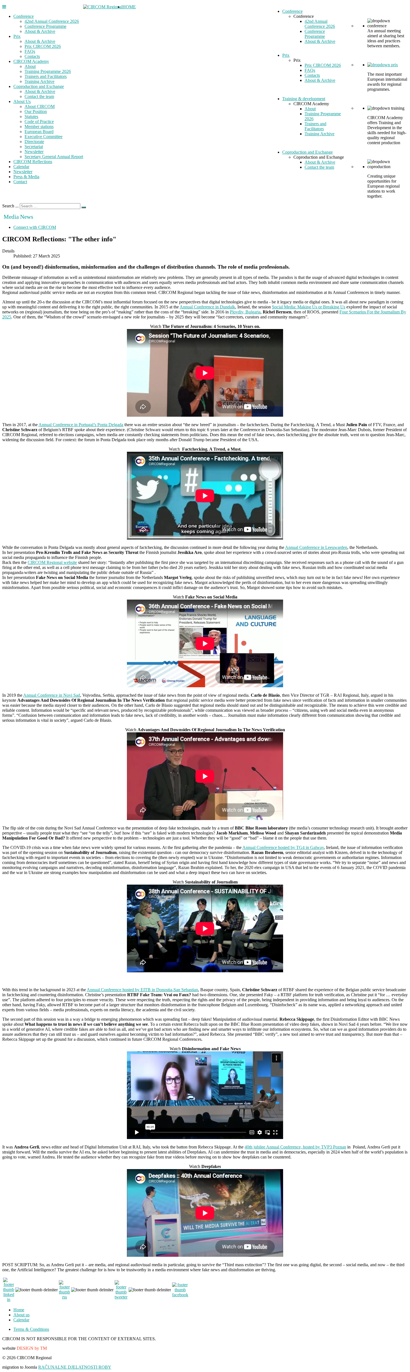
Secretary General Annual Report (54, 156)
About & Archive (40, 31)
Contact (20, 181)
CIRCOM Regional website (52, 562)
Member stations (39, 126)
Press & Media (26, 176)
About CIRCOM (40, 106)
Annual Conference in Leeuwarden (316, 547)
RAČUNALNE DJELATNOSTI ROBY (74, 1367)
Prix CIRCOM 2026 (43, 46)
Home (18, 1309)
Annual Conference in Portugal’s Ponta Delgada (80, 424)
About (30, 66)
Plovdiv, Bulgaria (245, 312)
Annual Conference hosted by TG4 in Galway (283, 847)
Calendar (21, 166)
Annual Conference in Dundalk (207, 307)
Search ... (10, 205)
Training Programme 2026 (48, 71)
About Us (22, 101)
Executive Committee (43, 136)
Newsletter (34, 151)
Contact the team (39, 96)
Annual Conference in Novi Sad (51, 695)
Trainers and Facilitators (46, 76)
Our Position (36, 111)
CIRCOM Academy (31, 61)
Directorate (34, 141)
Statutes (31, 116)
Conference (23, 16)
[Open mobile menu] (4, 6)
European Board (39, 131)
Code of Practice (39, 121)
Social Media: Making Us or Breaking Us (308, 307)
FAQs (30, 51)
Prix (17, 36)
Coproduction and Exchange (38, 86)
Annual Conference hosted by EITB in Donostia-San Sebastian (142, 989)
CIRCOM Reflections (32, 161)
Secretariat (34, 146)
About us (21, 1314)
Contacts (32, 56)
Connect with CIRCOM (34, 227)
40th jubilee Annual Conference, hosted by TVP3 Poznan (295, 1147)
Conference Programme (45, 26)
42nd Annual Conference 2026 (52, 21)
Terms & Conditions (31, 1329)
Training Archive (39, 81)
